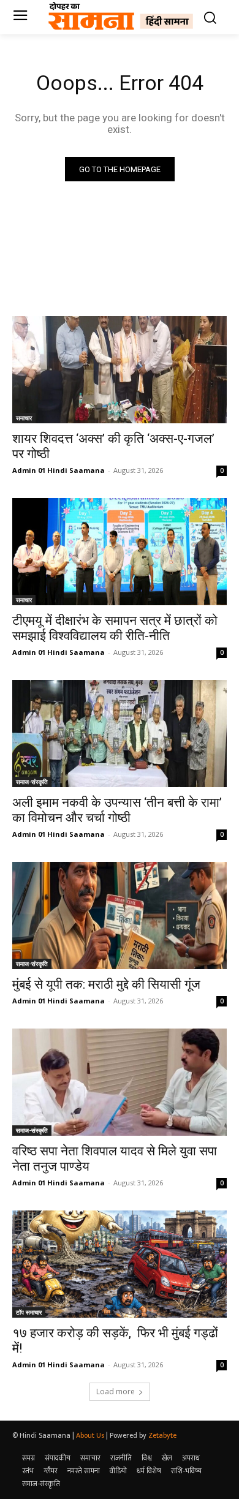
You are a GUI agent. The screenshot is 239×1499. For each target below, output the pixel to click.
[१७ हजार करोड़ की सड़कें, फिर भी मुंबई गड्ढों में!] (119, 1264)
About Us (90, 1435)
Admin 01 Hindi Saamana (58, 470)
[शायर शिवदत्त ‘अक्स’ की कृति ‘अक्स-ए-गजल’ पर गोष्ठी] (119, 369)
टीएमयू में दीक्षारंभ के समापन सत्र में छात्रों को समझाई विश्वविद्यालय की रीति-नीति (115, 628)
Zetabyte (162, 1435)
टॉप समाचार (29, 1312)
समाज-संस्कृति (32, 781)
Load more (115, 1391)
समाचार (24, 417)
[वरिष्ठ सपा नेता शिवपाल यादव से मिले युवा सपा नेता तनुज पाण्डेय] (119, 1082)
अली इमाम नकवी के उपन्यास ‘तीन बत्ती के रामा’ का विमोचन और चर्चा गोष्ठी (117, 810)
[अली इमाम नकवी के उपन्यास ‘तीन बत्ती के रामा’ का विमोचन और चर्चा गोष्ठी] (119, 733)
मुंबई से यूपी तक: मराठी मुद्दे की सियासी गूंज (106, 984)
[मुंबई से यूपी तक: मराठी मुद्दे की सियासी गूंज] (119, 915)
